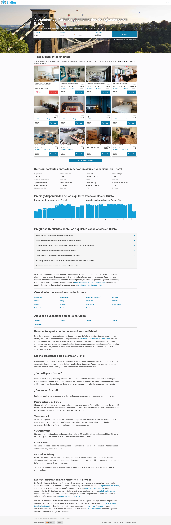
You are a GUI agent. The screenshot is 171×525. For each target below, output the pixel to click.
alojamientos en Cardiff (94, 488)
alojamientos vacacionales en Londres (89, 282)
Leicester (115, 301)
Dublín (63, 320)
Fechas (62, 32)
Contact (134, 522)
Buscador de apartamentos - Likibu (8, 2)
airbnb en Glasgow (94, 509)
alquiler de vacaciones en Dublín (90, 285)
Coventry (115, 297)
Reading (62, 308)
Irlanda (115, 320)
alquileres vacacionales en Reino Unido (94, 339)
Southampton (90, 308)
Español (50, 522)
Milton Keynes (116, 304)
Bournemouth (64, 297)
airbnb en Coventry (95, 506)
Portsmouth (38, 308)
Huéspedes (98, 32)
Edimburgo (38, 324)
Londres (62, 304)
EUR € (59, 522)
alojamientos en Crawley (109, 486)
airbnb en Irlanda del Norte (69, 496)
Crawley (36, 301)
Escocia (89, 320)
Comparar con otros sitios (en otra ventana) (126, 39)
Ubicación (37, 32)
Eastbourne (90, 301)
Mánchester (90, 304)
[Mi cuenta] (167, 2)
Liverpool (37, 304)
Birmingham (38, 297)
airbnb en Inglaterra (107, 491)
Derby (62, 301)
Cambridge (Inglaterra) (93, 297)
